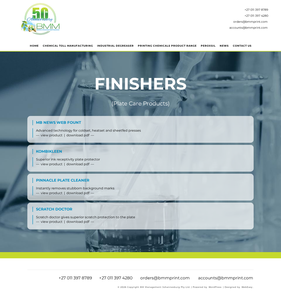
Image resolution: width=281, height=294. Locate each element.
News (224, 45)
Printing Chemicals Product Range (167, 45)
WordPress (215, 287)
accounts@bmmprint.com (248, 28)
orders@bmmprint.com (250, 22)
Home (34, 45)
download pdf (77, 135)
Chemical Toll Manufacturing (68, 45)
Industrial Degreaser (115, 45)
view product (52, 135)
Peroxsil (208, 45)
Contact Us (242, 45)
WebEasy (247, 287)
